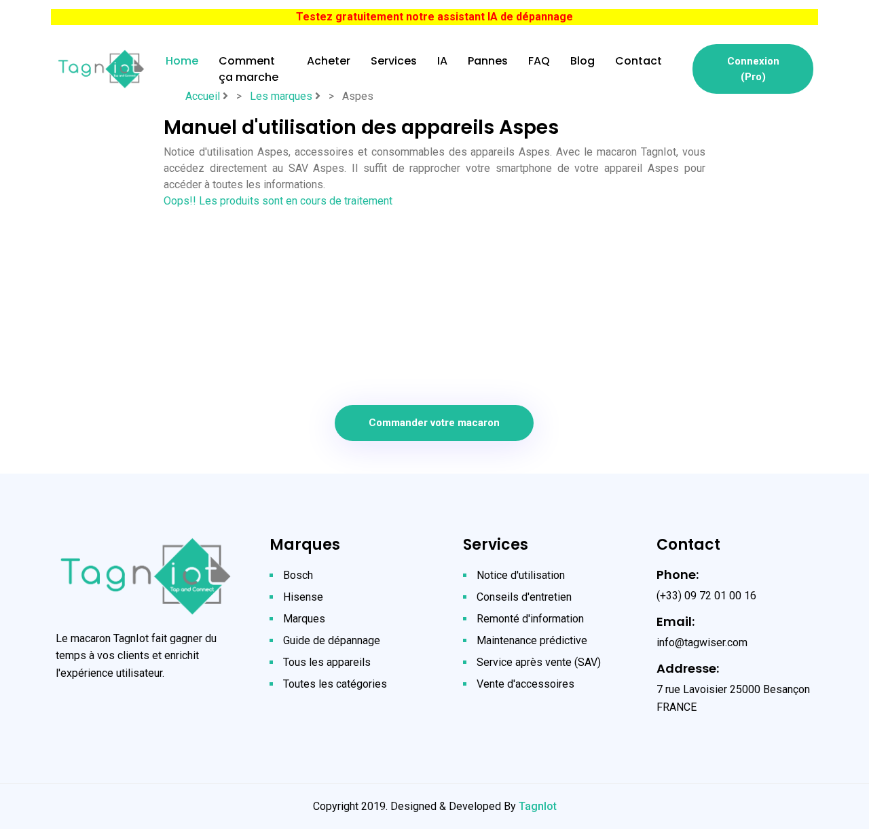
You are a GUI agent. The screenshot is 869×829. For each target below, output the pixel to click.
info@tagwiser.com (702, 642)
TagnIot (538, 806)
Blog (582, 61)
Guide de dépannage (331, 640)
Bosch (298, 575)
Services (394, 61)
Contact (638, 61)
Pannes (488, 61)
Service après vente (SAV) (539, 662)
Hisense (303, 596)
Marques (304, 618)
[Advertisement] (434, 304)
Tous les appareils (327, 662)
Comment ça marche (248, 69)
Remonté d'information (530, 618)
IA (442, 61)
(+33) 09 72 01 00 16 (706, 595)
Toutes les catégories (335, 683)
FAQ (539, 61)
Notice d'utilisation (521, 575)
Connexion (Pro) (753, 69)
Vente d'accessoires (525, 683)
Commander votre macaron (434, 423)
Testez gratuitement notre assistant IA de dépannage (434, 16)
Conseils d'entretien (524, 596)
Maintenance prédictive (532, 640)
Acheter (328, 61)
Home (182, 61)
